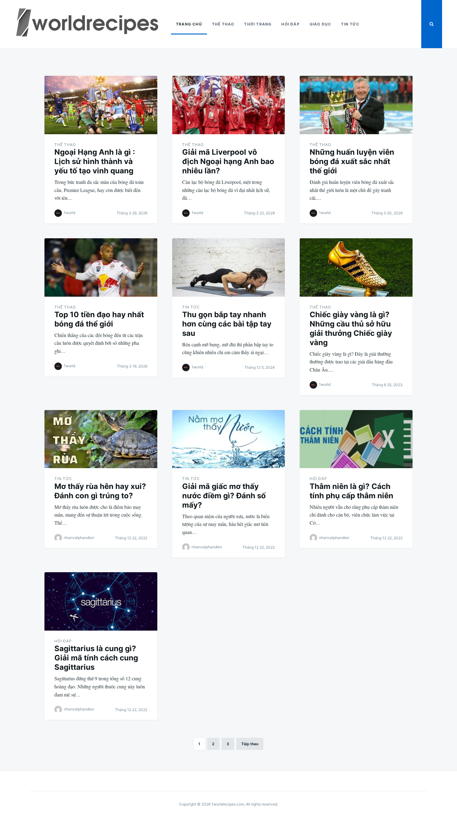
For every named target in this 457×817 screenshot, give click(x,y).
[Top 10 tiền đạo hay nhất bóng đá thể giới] (100, 267)
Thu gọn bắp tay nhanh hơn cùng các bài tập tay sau (226, 324)
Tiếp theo (249, 744)
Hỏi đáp (290, 24)
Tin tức (350, 24)
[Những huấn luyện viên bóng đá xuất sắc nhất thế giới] (356, 105)
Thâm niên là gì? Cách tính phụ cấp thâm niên (351, 491)
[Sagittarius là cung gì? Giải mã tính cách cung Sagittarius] (100, 601)
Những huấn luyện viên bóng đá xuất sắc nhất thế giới (352, 161)
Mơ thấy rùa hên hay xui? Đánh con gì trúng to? (100, 491)
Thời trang (257, 24)
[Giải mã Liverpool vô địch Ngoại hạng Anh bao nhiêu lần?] (228, 105)
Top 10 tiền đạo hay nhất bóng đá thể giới (99, 319)
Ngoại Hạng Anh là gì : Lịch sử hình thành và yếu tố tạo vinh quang (94, 161)
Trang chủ (189, 24)
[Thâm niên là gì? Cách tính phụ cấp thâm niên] (356, 439)
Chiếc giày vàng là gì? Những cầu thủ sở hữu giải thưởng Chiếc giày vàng (351, 328)
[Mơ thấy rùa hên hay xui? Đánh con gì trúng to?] (100, 439)
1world (69, 212)
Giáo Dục (320, 24)
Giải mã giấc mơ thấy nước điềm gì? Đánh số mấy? (224, 495)
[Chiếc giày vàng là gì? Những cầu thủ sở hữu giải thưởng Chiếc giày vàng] (356, 267)
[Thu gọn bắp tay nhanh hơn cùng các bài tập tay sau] (228, 267)
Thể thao (223, 24)
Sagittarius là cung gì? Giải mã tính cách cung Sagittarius (96, 658)
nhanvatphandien (79, 537)
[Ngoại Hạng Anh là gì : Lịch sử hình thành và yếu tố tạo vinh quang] (100, 105)
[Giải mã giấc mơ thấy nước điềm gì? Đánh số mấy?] (228, 439)
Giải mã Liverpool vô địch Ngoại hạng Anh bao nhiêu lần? (228, 161)
